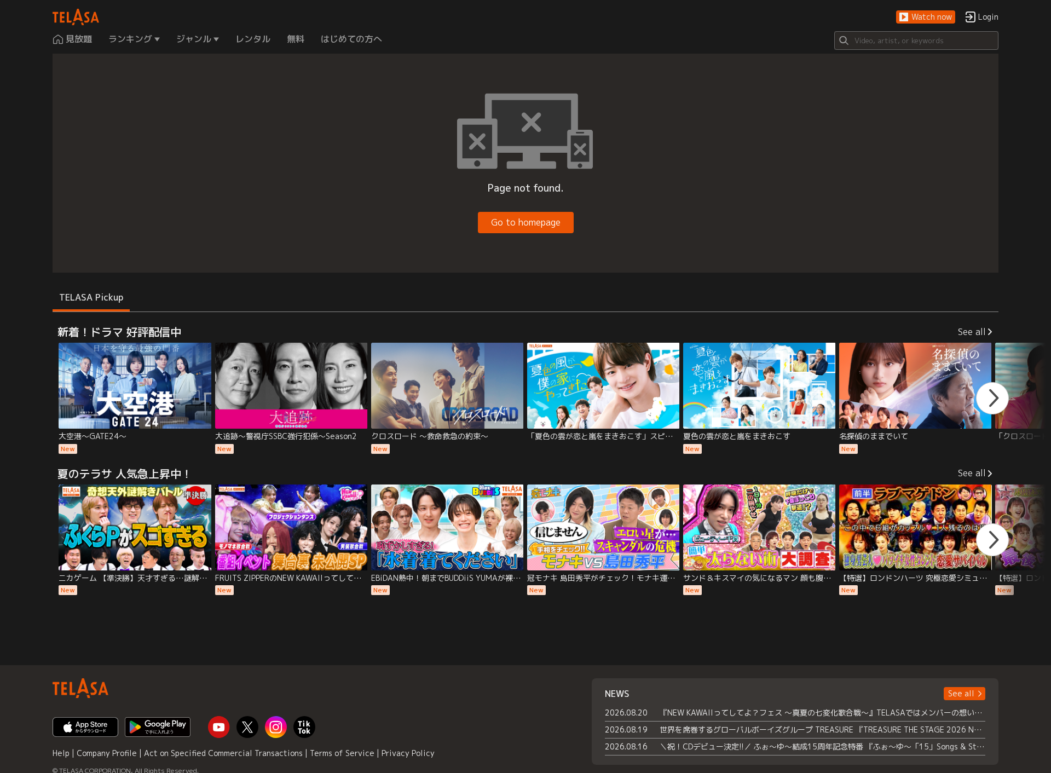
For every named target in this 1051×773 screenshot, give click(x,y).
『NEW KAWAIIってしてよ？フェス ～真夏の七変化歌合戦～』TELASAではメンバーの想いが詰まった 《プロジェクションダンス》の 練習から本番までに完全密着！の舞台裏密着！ (822, 712)
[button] (925, 17)
